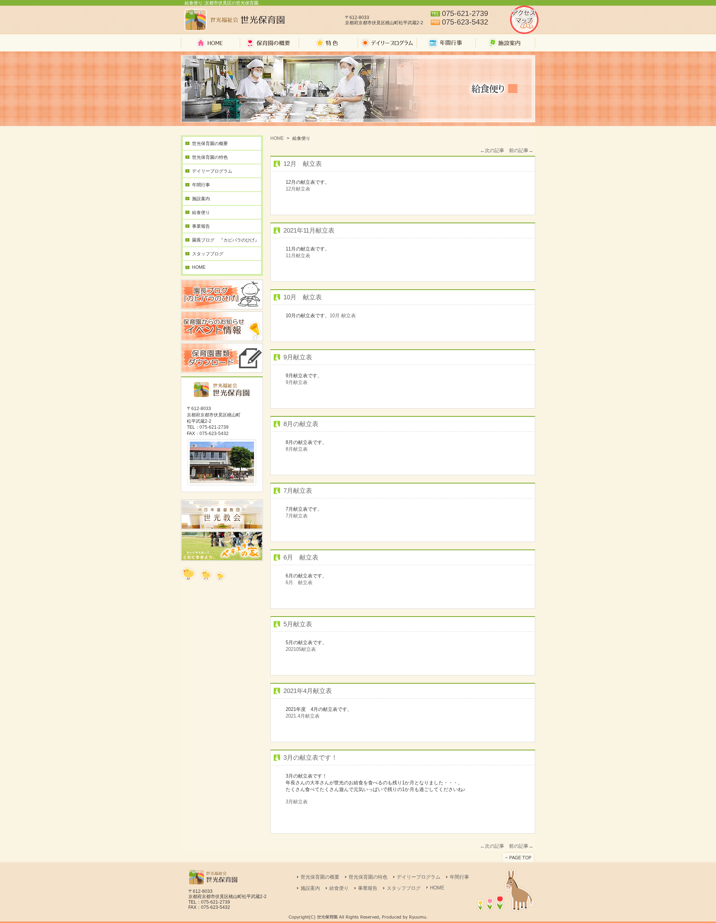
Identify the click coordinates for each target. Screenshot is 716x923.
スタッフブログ (207, 253)
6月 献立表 (300, 557)
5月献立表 (297, 624)
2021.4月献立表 (303, 716)
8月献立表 (297, 449)
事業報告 (201, 226)
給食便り (201, 212)
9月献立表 (297, 357)
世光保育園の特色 (210, 157)
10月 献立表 (302, 297)
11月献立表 (298, 255)
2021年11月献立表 (309, 230)
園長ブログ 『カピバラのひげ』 (225, 240)
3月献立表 (297, 801)
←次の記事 (492, 150)
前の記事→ (521, 150)
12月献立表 (298, 189)
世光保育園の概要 (210, 143)
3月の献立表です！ (310, 757)
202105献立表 (301, 649)
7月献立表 (297, 490)
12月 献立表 (302, 163)
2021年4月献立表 (307, 690)
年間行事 (201, 185)
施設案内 (201, 198)
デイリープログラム (212, 171)
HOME (198, 267)
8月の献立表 (300, 424)
